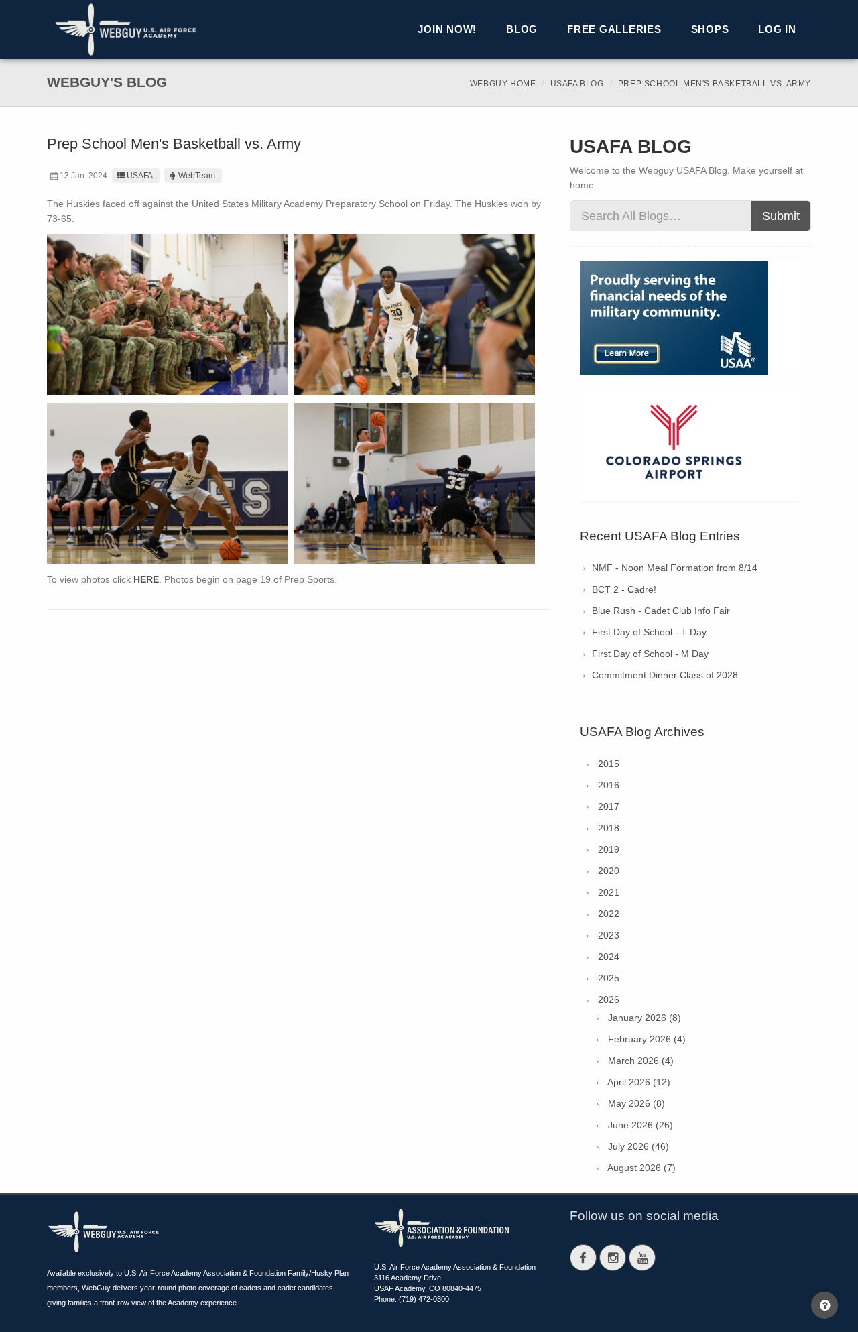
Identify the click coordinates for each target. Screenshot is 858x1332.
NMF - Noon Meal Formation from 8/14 (674, 567)
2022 (608, 913)
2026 (608, 999)
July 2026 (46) (638, 1146)
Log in (777, 29)
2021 (608, 892)
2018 (608, 828)
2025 (608, 978)
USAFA (140, 175)
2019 (608, 849)
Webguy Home (503, 83)
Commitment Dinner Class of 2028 (665, 675)
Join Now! (447, 29)
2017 (608, 806)
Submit (781, 216)
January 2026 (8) (644, 1017)
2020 (608, 870)
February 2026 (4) (647, 1039)
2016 (608, 785)
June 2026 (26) (640, 1124)
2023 (608, 935)
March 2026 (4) (641, 1060)
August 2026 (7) (641, 1167)
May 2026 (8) (636, 1103)
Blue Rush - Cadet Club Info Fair (661, 610)
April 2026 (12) (638, 1082)
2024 (608, 956)
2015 (608, 763)
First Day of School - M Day (650, 653)
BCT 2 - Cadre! (624, 589)
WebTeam (196, 175)
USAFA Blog (577, 83)
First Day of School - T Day (649, 632)
